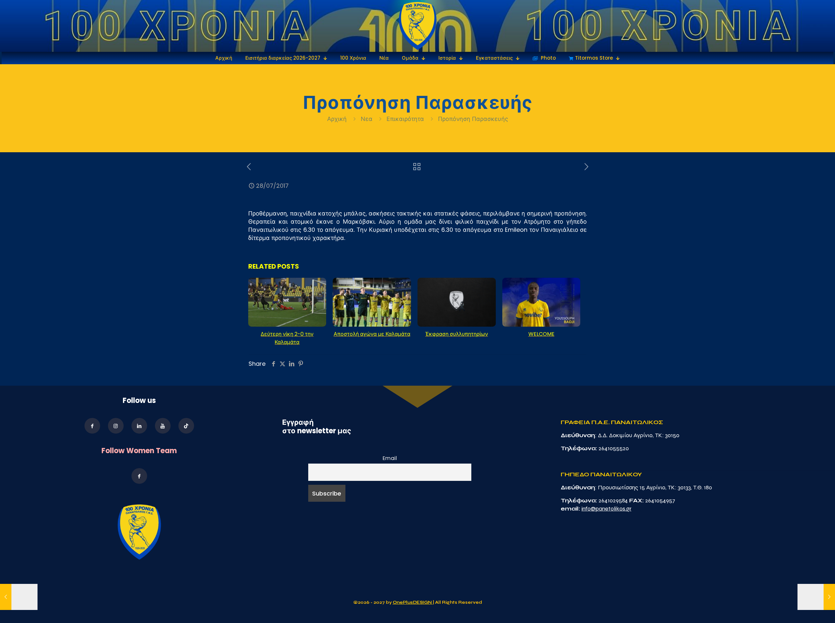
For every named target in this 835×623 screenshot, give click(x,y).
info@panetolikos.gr (606, 508)
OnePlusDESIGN (413, 602)
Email (390, 458)
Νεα (366, 119)
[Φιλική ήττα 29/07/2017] (816, 597)
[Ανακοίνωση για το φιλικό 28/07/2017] (19, 597)
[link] (417, 26)
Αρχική (337, 119)
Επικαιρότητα (405, 119)
